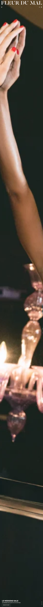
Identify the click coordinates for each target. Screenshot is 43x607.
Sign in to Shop (6, 605)
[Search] (39, 7)
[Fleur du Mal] (21, 3)
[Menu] (1, 7)
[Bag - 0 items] (41, 7)
